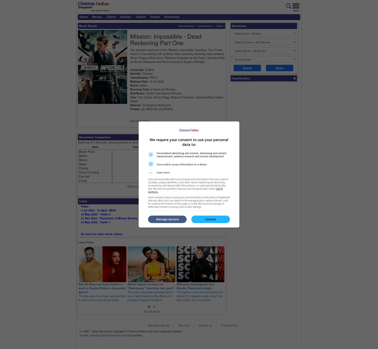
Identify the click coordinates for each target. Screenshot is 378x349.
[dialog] (189, 174)
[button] (189, 172)
